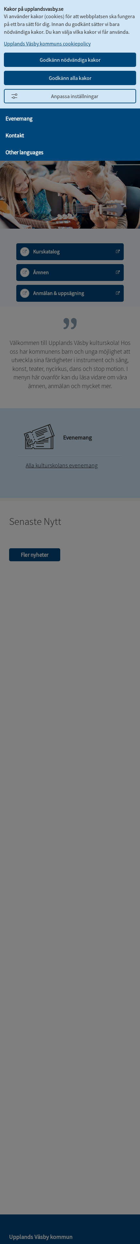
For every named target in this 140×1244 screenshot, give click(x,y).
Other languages (24, 152)
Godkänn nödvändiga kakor (70, 60)
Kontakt (15, 135)
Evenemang (19, 118)
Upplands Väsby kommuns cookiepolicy (47, 43)
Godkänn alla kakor (70, 78)
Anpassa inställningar (74, 96)
